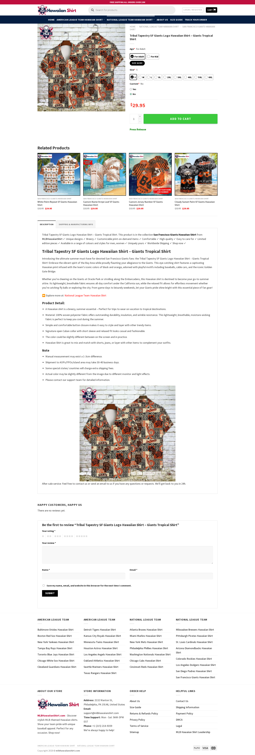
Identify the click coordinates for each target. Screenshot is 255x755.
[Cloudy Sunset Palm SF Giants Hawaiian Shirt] (196, 174)
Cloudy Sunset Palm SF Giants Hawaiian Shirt (195, 203)
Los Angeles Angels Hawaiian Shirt (102, 654)
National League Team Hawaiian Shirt (130, 19)
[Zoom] (42, 107)
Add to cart (180, 119)
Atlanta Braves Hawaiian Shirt (146, 629)
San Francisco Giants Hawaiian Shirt (195, 677)
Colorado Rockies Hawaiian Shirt (194, 658)
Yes (134, 89)
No (134, 94)
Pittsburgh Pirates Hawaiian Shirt (194, 636)
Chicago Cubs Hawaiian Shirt (145, 660)
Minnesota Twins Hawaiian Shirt (101, 642)
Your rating (48, 530)
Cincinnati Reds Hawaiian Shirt (146, 667)
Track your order (196, 19)
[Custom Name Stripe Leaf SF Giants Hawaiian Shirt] (105, 174)
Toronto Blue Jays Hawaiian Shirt (55, 654)
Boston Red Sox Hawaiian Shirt (54, 636)
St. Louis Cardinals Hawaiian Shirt (194, 642)
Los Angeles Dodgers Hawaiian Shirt (196, 665)
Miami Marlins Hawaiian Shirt (146, 636)
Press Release (138, 129)
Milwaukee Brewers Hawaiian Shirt (195, 629)
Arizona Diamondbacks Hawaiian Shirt (194, 650)
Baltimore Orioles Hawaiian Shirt (55, 629)
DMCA (179, 719)
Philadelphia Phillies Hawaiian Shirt (149, 648)
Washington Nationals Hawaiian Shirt (150, 654)
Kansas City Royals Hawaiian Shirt (102, 636)
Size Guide (176, 19)
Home (51, 19)
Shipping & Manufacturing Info (76, 224)
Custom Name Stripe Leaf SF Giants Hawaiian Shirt (101, 203)
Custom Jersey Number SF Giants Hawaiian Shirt (146, 203)
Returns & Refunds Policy (144, 713)
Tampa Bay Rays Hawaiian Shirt (54, 648)
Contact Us (182, 701)
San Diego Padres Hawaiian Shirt (194, 671)
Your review (49, 542)
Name (46, 569)
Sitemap (134, 732)
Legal (179, 726)
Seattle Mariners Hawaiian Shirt (101, 667)
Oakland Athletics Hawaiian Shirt (102, 660)
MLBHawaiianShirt (52, 239)
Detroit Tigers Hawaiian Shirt (100, 629)
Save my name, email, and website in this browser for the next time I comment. (89, 585)
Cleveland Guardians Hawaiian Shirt (56, 667)
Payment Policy (184, 713)
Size (132, 69)
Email (133, 569)
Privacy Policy (137, 719)
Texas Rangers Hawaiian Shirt (100, 673)
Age (132, 48)
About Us (162, 19)
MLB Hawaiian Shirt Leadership (193, 732)
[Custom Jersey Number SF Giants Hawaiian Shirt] (150, 174)
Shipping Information (187, 707)
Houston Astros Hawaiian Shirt (101, 648)
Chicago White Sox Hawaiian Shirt (55, 660)
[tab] (46, 224)
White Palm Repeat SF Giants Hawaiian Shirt (57, 203)
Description (46, 224)
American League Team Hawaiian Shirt (80, 19)
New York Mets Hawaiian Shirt (146, 642)
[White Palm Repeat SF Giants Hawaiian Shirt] (59, 174)
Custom (134, 83)
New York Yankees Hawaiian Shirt (55, 642)
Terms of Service (139, 726)
